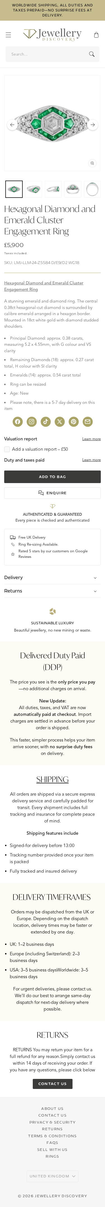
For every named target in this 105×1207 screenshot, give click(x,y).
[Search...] (92, 54)
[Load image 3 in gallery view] (53, 189)
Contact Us (52, 1115)
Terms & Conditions (52, 1136)
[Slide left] (12, 124)
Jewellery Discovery (61, 1196)
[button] (11, 35)
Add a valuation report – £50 (40, 449)
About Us (52, 1108)
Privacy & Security (52, 1122)
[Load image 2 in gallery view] (33, 189)
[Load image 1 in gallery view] (14, 189)
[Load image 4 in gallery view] (72, 189)
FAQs (52, 1142)
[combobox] (53, 54)
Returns (52, 1129)
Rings (52, 1156)
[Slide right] (92, 124)
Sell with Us (52, 1149)
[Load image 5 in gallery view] (92, 189)
